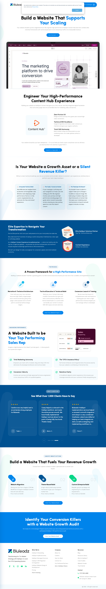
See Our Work (59, 558)
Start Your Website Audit (52, 536)
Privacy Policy (35, 6)
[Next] (62, 440)
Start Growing (36, 572)
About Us (57, 553)
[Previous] (44, 440)
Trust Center (81, 566)
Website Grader (82, 563)
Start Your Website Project (52, 312)
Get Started (52, 35)
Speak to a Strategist (87, 4)
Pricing (34, 570)
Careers (57, 555)
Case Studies (81, 560)
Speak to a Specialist (52, 150)
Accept (77, 10)
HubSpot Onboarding (38, 553)
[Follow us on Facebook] (9, 566)
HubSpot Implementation (39, 555)
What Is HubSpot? (83, 558)
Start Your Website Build (52, 503)
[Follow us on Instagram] (17, 566)
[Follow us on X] (13, 566)
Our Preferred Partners (61, 563)
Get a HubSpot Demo (61, 566)
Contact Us (58, 560)
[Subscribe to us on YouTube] (21, 566)
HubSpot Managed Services (40, 558)
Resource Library (82, 555)
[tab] (49, 440)
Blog (79, 553)
